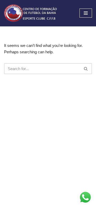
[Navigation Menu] (85, 13)
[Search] (86, 68)
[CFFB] (31, 13)
